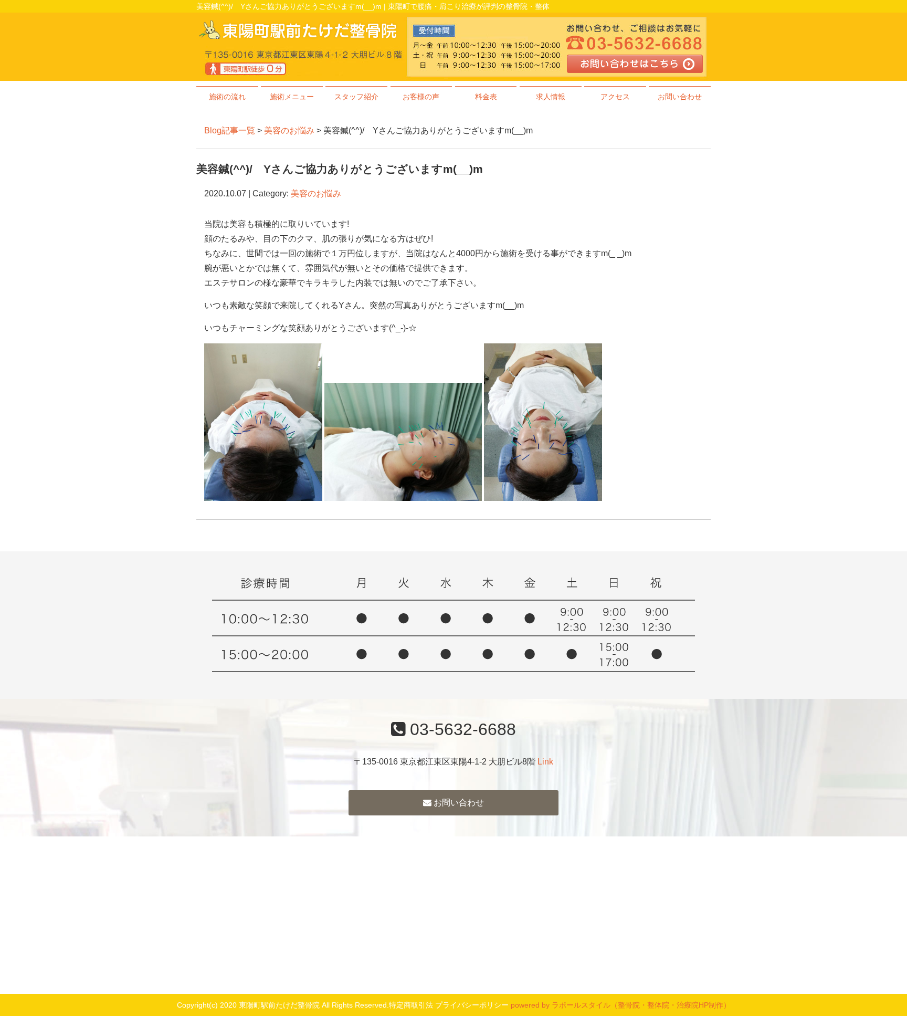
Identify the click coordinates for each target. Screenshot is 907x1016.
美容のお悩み (289, 130)
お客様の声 (421, 96)
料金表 (486, 96)
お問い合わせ (680, 96)
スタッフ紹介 (356, 96)
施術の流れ (227, 96)
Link (545, 761)
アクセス (615, 96)
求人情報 (550, 96)
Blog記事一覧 (229, 130)
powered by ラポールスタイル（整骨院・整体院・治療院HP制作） (621, 1005)
